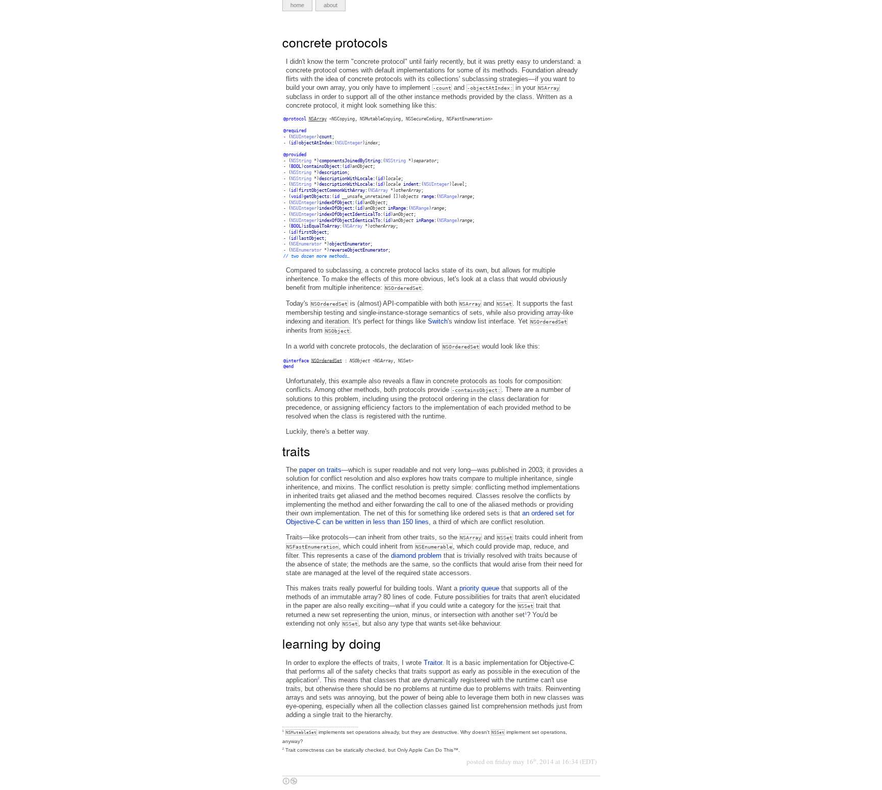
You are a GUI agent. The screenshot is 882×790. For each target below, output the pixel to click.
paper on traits (320, 470)
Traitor (433, 662)
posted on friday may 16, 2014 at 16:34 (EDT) (532, 761)
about (330, 5)
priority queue (479, 588)
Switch (438, 321)
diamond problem (416, 555)
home (297, 5)
